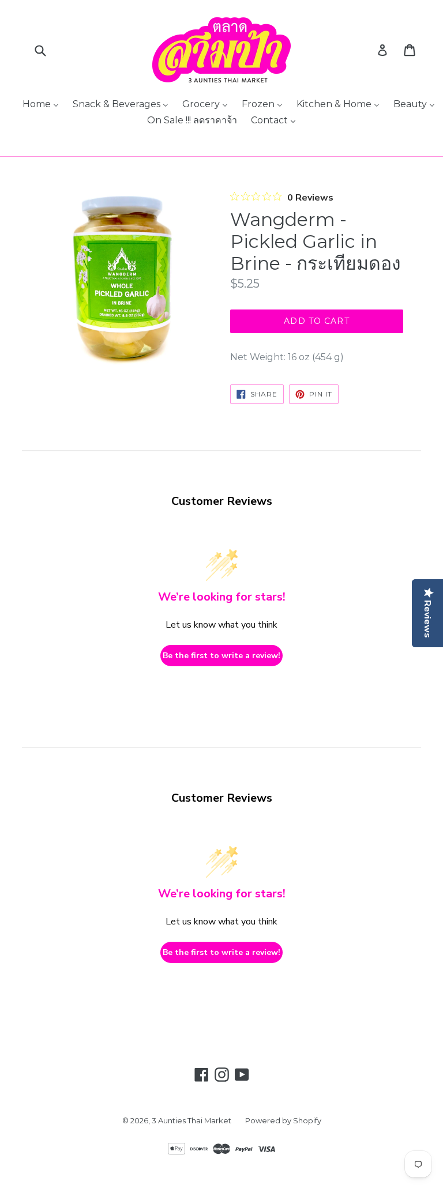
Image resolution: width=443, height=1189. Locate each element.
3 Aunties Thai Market (191, 1120)
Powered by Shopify (283, 1120)
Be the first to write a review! (221, 655)
